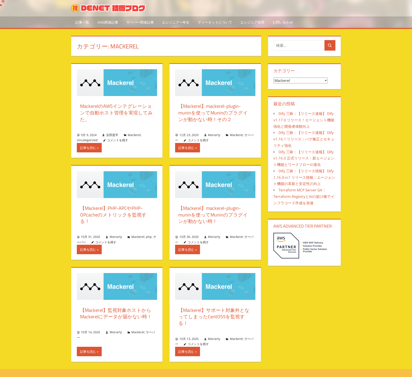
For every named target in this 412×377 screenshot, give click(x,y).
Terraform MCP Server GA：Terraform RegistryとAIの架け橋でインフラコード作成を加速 (303, 196)
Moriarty (214, 135)
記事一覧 (82, 22)
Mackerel (134, 135)
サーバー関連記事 (140, 22)
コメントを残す (117, 140)
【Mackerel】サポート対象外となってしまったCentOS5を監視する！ (214, 316)
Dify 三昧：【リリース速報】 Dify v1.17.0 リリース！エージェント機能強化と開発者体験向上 (303, 120)
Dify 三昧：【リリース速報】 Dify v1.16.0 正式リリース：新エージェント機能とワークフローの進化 (303, 158)
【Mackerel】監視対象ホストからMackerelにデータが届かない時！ (116, 313)
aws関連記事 (107, 22)
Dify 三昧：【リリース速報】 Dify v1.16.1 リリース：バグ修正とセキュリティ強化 (303, 139)
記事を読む (88, 148)
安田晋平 (112, 135)
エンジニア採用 (252, 22)
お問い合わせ (283, 22)
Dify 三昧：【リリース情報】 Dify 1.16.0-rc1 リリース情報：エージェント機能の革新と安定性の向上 (304, 177)
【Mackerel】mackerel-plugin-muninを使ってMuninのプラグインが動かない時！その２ (213, 112)
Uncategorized (87, 140)
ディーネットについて (215, 22)
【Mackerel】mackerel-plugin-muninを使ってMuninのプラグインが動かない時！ (213, 214)
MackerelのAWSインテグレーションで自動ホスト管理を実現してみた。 (116, 112)
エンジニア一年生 (175, 22)
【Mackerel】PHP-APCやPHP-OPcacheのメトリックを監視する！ (113, 214)
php (149, 237)
